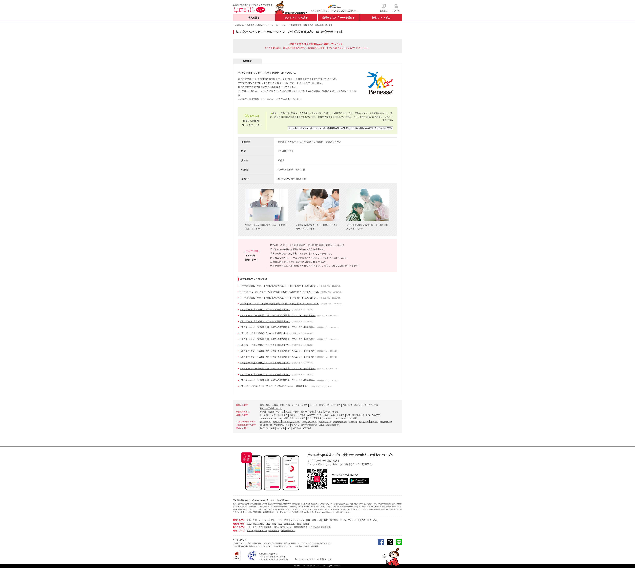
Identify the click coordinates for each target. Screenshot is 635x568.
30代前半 (297, 428)
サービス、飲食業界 (371, 415)
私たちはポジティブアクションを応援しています (313, 559)
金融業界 (311, 415)
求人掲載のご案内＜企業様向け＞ (344, 11)
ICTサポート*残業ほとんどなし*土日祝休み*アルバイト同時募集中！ (274, 386)
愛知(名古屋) (289, 524)
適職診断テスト (288, 531)
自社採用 (314, 546)
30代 (288, 428)
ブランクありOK (309, 422)
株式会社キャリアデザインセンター (258, 546)
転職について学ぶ (381, 17)
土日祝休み (364, 422)
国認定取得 (326, 527)
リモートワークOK (255, 527)
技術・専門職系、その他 (271, 408)
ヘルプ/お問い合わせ (323, 543)
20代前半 (280, 428)
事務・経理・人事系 (269, 405)
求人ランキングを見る (296, 17)
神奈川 (256, 524)
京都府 (327, 412)
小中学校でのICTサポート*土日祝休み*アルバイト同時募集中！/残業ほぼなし (279, 286)
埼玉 (268, 524)
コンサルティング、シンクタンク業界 (340, 418)
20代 (262, 428)
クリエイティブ (297, 520)
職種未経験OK (325, 422)
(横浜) (261, 524)
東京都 (263, 412)
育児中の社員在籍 (309, 425)
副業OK (268, 527)
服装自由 (374, 422)
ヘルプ (314, 11)
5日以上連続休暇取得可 (329, 425)
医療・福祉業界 (353, 415)
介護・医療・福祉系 (351, 405)
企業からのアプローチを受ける (338, 17)
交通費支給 (279, 425)
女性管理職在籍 (340, 422)
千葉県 (296, 412)
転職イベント (261, 531)
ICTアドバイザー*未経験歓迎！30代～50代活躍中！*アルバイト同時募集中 (278, 315)
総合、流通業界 (314, 418)
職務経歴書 (274, 531)
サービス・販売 (281, 520)
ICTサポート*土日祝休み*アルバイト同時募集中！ (265, 309)
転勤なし (277, 422)
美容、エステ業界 (298, 418)
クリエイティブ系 (370, 405)
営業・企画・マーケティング (260, 520)
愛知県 (304, 412)
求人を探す (254, 17)
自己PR (250, 531)
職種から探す (239, 520)
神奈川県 (280, 412)
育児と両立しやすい (291, 422)
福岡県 (312, 412)
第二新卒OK (265, 422)
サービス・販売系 (317, 405)
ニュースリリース (307, 543)
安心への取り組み (254, 543)
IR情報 (306, 546)
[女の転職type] (238, 546)
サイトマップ (323, 11)
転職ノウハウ (239, 531)
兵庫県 (319, 412)
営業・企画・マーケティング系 (294, 405)
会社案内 (298, 546)
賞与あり (295, 425)
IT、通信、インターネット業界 (274, 415)
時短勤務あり (386, 422)
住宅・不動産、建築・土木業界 (331, 415)
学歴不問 (353, 422)
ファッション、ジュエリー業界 (274, 418)
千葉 (274, 524)
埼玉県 (288, 412)
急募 (288, 425)
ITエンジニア (354, 520)
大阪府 (271, 412)
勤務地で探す (239, 524)
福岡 (299, 524)
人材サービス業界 (297, 415)
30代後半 (307, 428)
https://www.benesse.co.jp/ (292, 179)
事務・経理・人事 (314, 520)
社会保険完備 (266, 425)
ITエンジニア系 (334, 405)
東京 (249, 524)
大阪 (280, 524)
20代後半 (270, 428)
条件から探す (239, 527)
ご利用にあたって (239, 543)
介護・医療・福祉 (369, 520)
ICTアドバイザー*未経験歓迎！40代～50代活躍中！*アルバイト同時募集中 (278, 368)
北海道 (335, 412)
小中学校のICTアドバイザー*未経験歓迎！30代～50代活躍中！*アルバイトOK (279, 292)
